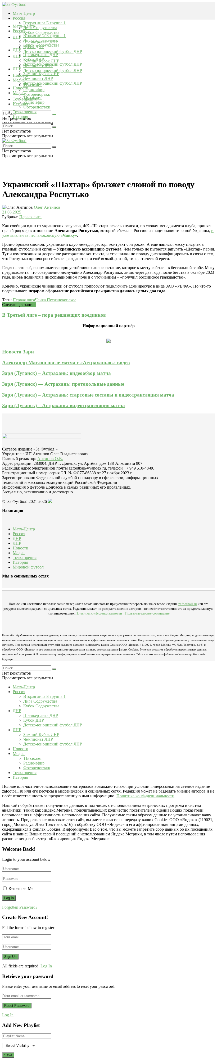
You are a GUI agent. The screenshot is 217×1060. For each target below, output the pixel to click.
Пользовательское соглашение (147, 613)
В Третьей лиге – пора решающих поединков (54, 315)
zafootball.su (187, 604)
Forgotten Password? (19, 907)
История (20, 116)
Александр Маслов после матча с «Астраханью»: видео (66, 362)
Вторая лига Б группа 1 (44, 23)
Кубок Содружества (41, 32)
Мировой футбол (28, 567)
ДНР (17, 37)
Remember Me (20, 888)
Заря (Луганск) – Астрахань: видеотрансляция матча (63, 405)
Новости (20, 88)
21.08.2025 (11, 212)
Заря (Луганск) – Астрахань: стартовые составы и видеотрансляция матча (88, 395)
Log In (46, 966)
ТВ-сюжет (32, 97)
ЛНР (17, 56)
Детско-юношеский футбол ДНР (52, 51)
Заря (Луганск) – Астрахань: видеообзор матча (56, 373)
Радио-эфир (33, 89)
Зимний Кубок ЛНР (41, 73)
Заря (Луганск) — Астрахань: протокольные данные (63, 384)
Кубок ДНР (33, 59)
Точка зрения (25, 112)
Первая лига (30, 217)
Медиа (19, 92)
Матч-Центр (24, 13)
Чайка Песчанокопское (55, 300)
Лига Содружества (40, 27)
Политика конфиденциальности (98, 613)
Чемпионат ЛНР (38, 78)
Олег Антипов (47, 207)
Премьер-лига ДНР (40, 54)
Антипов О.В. (50, 458)
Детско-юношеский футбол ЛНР (52, 70)
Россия (19, 18)
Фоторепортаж (36, 94)
